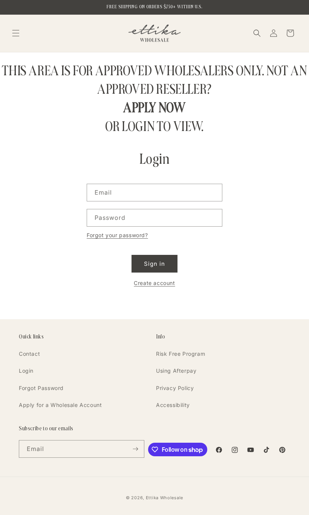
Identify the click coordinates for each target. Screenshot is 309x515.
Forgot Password (41, 388)
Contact (29, 353)
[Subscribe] (135, 449)
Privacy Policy (175, 388)
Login (26, 370)
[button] (16, 33)
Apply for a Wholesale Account (60, 405)
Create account (154, 283)
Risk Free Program (180, 353)
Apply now (154, 107)
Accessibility (173, 405)
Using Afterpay (176, 370)
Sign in (154, 263)
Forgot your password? (117, 235)
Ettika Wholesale (164, 497)
